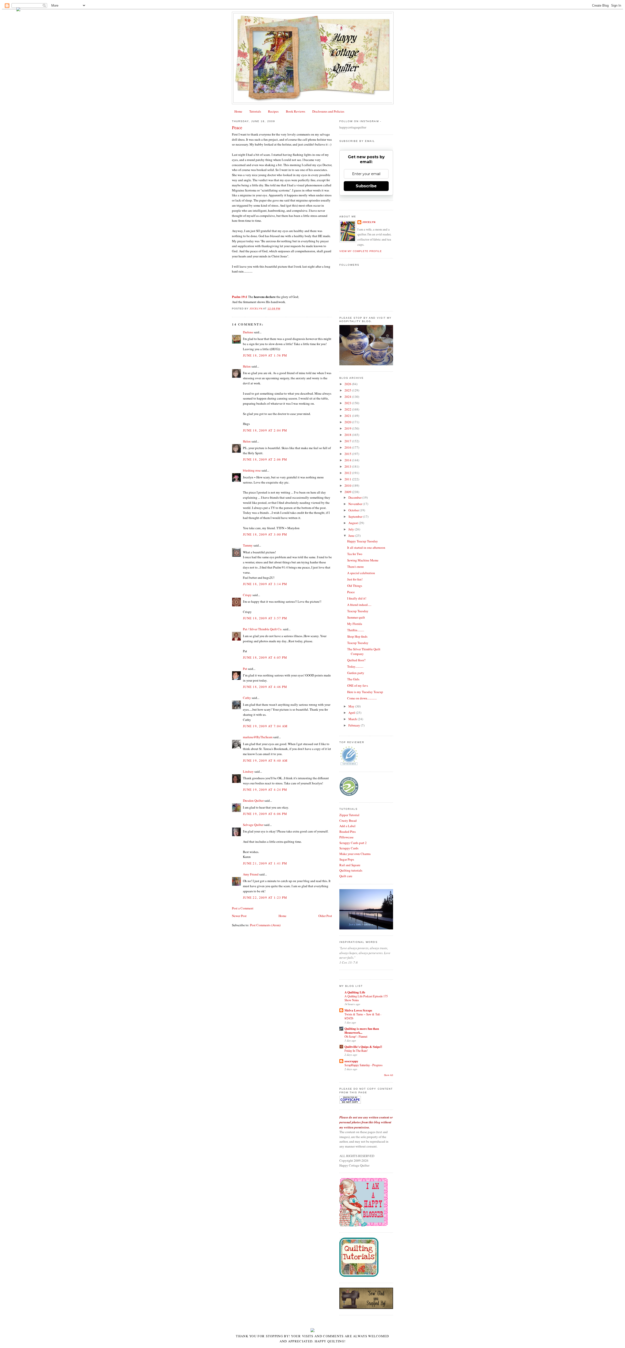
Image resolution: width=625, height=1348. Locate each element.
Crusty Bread (348, 820)
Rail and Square (349, 865)
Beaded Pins (347, 831)
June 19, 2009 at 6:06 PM (265, 813)
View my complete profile (360, 251)
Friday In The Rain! (356, 1051)
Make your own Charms (355, 854)
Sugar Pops (346, 859)
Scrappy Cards (348, 848)
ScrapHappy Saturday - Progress (363, 1065)
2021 (348, 415)
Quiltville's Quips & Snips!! (363, 1046)
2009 (348, 492)
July (351, 529)
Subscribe (366, 186)
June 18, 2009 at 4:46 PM (265, 687)
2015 (348, 454)
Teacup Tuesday (357, 611)
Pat (245, 668)
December (355, 497)
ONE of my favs (357, 685)
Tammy (248, 545)
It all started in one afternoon (366, 547)
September (355, 516)
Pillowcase (346, 837)
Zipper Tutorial (349, 815)
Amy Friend (251, 874)
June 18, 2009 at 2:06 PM (265, 459)
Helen (247, 366)
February (354, 725)
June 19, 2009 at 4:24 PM (265, 789)
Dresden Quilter (253, 800)
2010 (348, 485)
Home (238, 111)
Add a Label (347, 826)
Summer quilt (356, 617)
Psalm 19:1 (239, 296)
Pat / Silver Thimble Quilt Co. (262, 629)
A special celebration (361, 573)
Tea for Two (354, 554)
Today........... (355, 666)
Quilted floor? (356, 660)
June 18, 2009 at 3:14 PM (265, 584)
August (353, 523)
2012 (348, 473)
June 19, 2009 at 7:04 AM (265, 726)
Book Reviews (295, 111)
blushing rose (252, 470)
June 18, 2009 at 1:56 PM (265, 355)
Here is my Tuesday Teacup (365, 692)
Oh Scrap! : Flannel (355, 1036)
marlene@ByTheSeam (257, 737)
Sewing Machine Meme (362, 560)
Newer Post (239, 916)
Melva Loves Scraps (358, 1010)
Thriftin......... (355, 630)
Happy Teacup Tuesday (362, 541)
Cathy (247, 697)
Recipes (273, 111)
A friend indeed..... (359, 604)
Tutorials (255, 111)
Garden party (355, 673)
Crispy (247, 595)
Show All (388, 1075)
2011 (348, 479)
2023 (348, 403)
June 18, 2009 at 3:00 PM (265, 534)
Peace (351, 592)
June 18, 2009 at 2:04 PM (265, 430)
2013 (348, 466)
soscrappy (351, 1061)
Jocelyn (368, 222)
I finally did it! (356, 598)
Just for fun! (355, 579)
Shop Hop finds (357, 636)
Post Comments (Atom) (265, 925)
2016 (348, 447)
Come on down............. (362, 698)
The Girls (353, 679)
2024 (348, 396)
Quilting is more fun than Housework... (361, 1030)
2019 (348, 428)
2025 (348, 390)
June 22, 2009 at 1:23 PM (265, 897)
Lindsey (248, 771)
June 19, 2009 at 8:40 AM (265, 760)
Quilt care (345, 876)
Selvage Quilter (253, 824)
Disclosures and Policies (328, 111)
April (352, 712)
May (351, 706)
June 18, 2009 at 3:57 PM (265, 618)
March (353, 719)
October (354, 510)
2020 (348, 422)
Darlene (248, 332)
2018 (348, 434)
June (351, 535)
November (355, 504)
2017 (348, 441)
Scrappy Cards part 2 (353, 843)
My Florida (354, 623)
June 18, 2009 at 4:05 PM (265, 657)
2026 (348, 384)
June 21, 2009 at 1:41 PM (265, 863)
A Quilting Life (354, 992)
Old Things (354, 585)
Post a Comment (242, 908)
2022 (348, 409)
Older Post (325, 916)
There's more (355, 566)
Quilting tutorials (350, 870)
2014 (348, 460)
